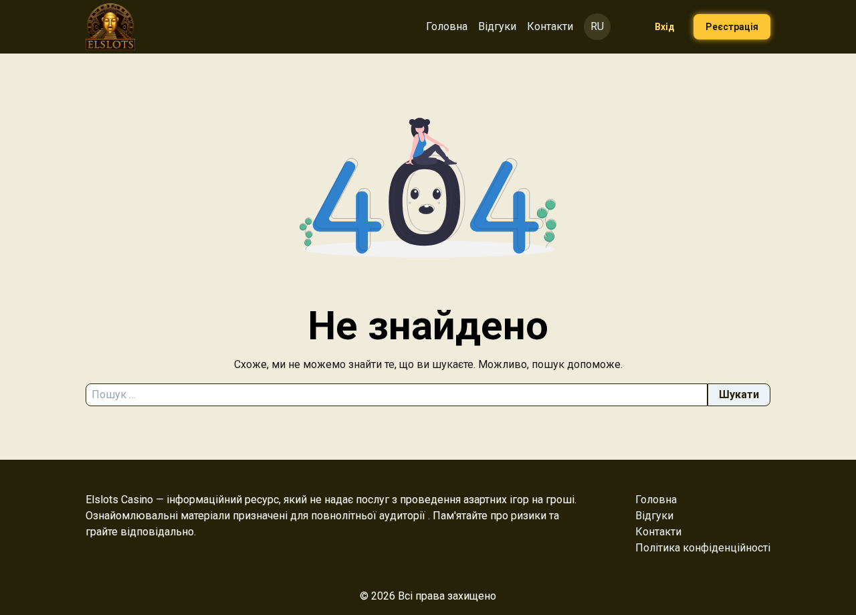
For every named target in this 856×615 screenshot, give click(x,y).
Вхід (665, 26)
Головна (446, 26)
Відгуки (497, 26)
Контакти (550, 26)
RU (597, 26)
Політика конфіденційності (702, 547)
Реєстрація (732, 26)
